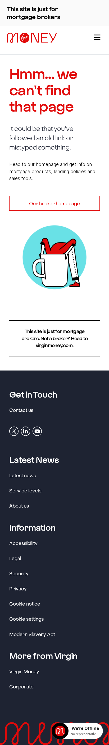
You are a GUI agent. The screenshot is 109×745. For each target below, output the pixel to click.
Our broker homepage (54, 203)
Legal (15, 558)
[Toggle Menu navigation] (97, 40)
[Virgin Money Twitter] (14, 430)
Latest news (22, 475)
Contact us (21, 410)
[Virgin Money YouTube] (37, 430)
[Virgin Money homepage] (45, 40)
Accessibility (23, 543)
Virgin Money (24, 671)
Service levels (25, 490)
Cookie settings (26, 619)
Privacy (18, 588)
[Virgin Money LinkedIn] (25, 430)
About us (19, 506)
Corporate (21, 686)
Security (19, 573)
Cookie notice (24, 604)
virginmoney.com (54, 345)
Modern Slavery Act (32, 634)
